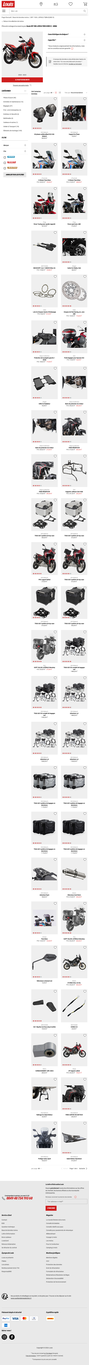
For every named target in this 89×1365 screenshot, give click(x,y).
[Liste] (60, 92)
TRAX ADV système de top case (44, 535)
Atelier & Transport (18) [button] (11, 126)
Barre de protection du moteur (74, 404)
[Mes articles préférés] (70, 4)
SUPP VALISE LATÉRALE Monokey (44, 667)
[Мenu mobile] (4, 11)
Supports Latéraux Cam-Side (74, 491)
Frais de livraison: (31, 1356)
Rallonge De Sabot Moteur (44, 1115)
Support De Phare (74, 134)
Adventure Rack (44, 895)
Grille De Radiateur (44, 404)
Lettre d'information (8, 1234)
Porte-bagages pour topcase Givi (74, 358)
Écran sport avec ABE (74, 224)
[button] (84, 11)
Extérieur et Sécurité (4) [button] (11, 114)
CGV (47, 1261)
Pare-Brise (44, 939)
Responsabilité (7, 1271)
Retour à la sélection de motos (13, 21)
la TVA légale (48, 1353)
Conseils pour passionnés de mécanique (59, 1230)
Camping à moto (51, 1247)
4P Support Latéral (74, 1071)
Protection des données (54, 1264)
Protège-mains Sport (44, 1159)
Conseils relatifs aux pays (54, 1227)
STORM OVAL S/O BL (74, 983)
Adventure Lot (74, 713)
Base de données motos (10, 1230)
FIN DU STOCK (12, 168)
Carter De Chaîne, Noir (74, 268)
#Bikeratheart (50, 1234)
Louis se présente (7, 1257)
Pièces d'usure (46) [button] (9, 98)
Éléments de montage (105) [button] (12, 130)
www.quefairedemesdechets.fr (21, 1298)
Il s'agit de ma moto (22, 80)
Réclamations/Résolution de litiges (57, 1275)
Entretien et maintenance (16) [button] (13, 102)
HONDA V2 (74, 1027)
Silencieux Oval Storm (74, 895)
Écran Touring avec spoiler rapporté (44, 224)
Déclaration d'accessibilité (54, 1278)
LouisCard (5, 1241)
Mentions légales (51, 1257)
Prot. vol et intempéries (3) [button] (12, 110)
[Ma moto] (56, 4)
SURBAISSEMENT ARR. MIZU (44, 1071)
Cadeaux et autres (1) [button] (10, 122)
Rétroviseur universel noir (44, 981)
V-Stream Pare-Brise (44, 180)
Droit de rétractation (53, 1268)
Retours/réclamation (9, 1244)
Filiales (4, 1261)
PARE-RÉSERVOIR (74, 447)
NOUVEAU (11, 157)
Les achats (5, 1264)
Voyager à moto (51, 1237)
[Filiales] (41, 4)
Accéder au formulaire (75, 64)
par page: (47, 93)
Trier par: (67, 93)
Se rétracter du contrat (9, 1247)
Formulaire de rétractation (55, 1271)
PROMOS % (12, 162)
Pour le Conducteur (52, 1244)
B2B (3, 1223)
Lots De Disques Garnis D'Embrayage (44, 312)
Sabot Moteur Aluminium (74, 1159)
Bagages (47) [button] (7, 106)
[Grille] (56, 92)
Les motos (49, 1241)
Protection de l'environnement (56, 1282)
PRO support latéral (44, 579)
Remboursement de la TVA (10, 1268)
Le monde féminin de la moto (55, 1220)
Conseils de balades (52, 1223)
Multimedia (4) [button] (8, 118)
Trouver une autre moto (21, 85)
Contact (4, 1220)
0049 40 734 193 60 (19, 1198)
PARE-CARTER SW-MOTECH (74, 1115)
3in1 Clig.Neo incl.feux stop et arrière (44, 1027)
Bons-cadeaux (6, 1237)
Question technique (8, 1227)
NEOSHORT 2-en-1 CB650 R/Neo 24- (44, 268)
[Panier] (85, 4)
